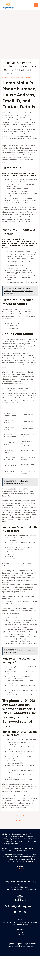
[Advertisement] (20, 31)
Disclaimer (20, 869)
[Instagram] (25, 912)
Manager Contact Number (13, 77)
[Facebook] (15, 912)
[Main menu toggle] (36, 5)
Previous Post (20, 815)
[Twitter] (20, 912)
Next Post (20, 821)
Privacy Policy (20, 932)
